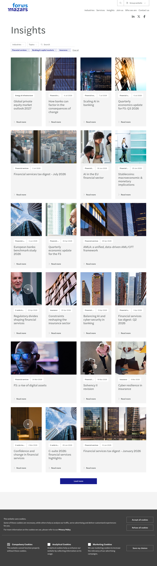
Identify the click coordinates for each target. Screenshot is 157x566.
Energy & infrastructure (24, 95)
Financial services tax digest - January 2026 (112, 451)
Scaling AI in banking (91, 103)
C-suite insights (21, 310)
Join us (119, 10)
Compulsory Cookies (22, 544)
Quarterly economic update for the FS (60, 250)
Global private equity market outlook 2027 (23, 104)
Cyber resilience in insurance (130, 387)
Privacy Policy (65, 529)
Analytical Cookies (61, 544)
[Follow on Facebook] (96, 498)
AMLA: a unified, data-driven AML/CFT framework (108, 248)
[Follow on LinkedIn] (78, 498)
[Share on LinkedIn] (133, 16)
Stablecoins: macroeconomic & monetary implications (130, 179)
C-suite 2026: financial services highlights (60, 454)
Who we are (131, 10)
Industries (89, 10)
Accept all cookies (140, 519)
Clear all (75, 50)
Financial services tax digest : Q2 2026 (129, 319)
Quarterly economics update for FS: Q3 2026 (130, 104)
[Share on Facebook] (144, 16)
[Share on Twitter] (139, 16)
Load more (78, 481)
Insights (110, 10)
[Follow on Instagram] (90, 498)
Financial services (56, 95)
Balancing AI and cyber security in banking (94, 319)
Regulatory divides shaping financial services (26, 319)
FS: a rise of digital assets (30, 385)
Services (100, 10)
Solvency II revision (90, 387)
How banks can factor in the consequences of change (60, 106)
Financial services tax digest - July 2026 (40, 174)
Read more (21, 121)
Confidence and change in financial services (26, 454)
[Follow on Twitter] (84, 498)
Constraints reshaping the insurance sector (59, 319)
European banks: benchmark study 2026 (25, 250)
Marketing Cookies (102, 544)
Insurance (53, 310)
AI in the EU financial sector (93, 176)
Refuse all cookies (140, 527)
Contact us (144, 10)
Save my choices (140, 548)
